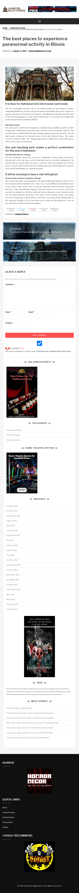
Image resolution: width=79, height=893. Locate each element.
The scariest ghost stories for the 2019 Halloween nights (29, 728)
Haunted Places (22, 214)
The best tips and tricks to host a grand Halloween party (30, 713)
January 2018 (11, 530)
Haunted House (10, 691)
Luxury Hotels (67, 691)
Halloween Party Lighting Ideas (19, 708)
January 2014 (11, 570)
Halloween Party (65, 689)
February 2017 (12, 545)
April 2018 (10, 525)
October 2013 (11, 584)
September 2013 (13, 589)
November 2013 (12, 580)
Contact (5, 827)
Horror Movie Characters (58, 691)
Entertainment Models (22, 689)
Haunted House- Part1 (19, 691)
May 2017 (10, 540)
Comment (10, 284)
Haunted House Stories (40, 691)
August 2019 (11, 521)
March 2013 (11, 599)
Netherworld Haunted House (13, 694)
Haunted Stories (13, 440)
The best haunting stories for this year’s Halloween (27, 738)
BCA (7, 689)
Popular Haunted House (37, 694)
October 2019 (11, 511)
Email (31, 312)
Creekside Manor (12, 689)
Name (8, 312)
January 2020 (11, 506)
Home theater (49, 691)
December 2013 (12, 575)
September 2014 (13, 565)
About (4, 807)
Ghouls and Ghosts (44, 689)
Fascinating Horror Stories (33, 689)
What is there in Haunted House (54, 694)
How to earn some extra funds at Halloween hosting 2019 (30, 718)
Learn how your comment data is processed (53, 351)
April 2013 (10, 594)
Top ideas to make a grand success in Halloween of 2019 (29, 733)
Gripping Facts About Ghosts (54, 689)
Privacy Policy (7, 822)
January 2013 (11, 609)
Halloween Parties (14, 430)
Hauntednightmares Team (40, 51)
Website (9, 323)
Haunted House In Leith (29, 691)
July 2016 (10, 555)
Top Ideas (45, 694)
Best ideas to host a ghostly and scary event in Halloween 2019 (32, 723)
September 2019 (13, 516)
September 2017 (13, 535)
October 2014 (11, 560)
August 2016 (11, 550)
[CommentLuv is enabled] (14, 348)
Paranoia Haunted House (25, 694)
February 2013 (12, 604)
